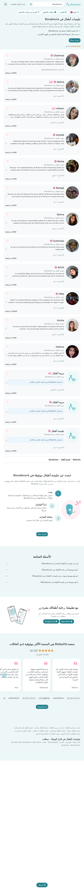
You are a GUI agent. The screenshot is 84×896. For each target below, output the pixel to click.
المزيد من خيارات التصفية (28, 12)
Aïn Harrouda (16, 742)
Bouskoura (27, 742)
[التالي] (4, 675)
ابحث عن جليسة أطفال (72, 728)
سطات (44, 742)
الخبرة (62, 12)
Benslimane (75, 745)
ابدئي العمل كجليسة (18, 4)
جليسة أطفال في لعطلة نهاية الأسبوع (48, 734)
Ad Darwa (65, 745)
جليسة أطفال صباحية (41, 728)
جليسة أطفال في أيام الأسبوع (70, 734)
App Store (65, 621)
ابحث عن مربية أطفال (57, 728)
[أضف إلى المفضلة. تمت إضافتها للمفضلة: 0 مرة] (7, 55)
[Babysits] (73, 4)
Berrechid (37, 742)
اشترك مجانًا (74, 40)
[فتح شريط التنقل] (6, 4)
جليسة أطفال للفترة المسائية (24, 728)
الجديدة (61, 742)
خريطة (40, 885)
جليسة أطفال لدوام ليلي (57, 731)
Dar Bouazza (53, 742)
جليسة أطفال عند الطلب (40, 731)
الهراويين (68, 742)
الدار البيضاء (76, 742)
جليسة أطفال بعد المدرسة (22, 731)
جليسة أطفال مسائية (73, 731)
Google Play (50, 621)
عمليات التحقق (48, 12)
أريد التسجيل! (42, 707)
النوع (74, 12)
